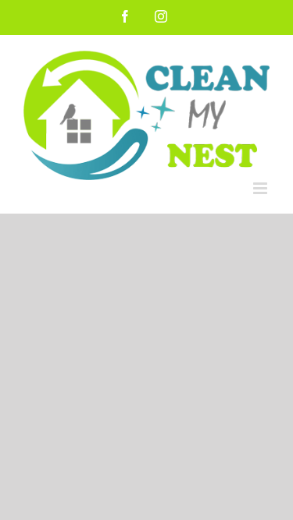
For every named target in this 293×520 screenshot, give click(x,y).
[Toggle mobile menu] (261, 188)
